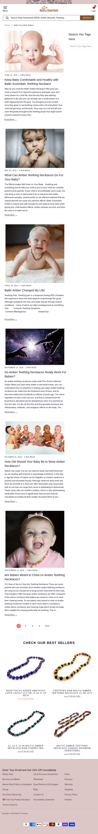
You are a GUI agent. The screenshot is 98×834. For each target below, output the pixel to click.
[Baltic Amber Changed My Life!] (35, 253)
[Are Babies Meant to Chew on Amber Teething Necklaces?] (35, 539)
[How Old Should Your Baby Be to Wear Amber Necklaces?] (35, 437)
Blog (35, 789)
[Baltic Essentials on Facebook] (87, 813)
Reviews (68, 779)
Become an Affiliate (11, 779)
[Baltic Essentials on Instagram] (94, 813)
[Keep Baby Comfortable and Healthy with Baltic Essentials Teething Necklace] (34, 51)
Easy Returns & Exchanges (45, 784)
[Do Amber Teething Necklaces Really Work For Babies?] (35, 347)
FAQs (67, 774)
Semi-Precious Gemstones (45, 774)
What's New (7, 774)
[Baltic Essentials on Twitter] (84, 813)
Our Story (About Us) (11, 794)
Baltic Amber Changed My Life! (25, 290)
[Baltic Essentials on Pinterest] (91, 813)
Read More (9, 119)
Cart (93, 9)
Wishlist (68, 800)
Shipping (69, 789)
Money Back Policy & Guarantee (17, 784)
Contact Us (38, 794)
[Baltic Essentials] (49, 9)
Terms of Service (9, 805)
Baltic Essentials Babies (24, 25)
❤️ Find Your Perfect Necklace (16, 800)
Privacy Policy (71, 794)
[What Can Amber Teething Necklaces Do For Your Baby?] (35, 148)
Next (47, 626)
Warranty (69, 784)
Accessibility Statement (43, 800)
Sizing (5, 789)
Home (7, 25)
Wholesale (38, 779)
